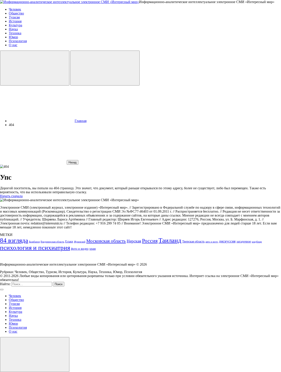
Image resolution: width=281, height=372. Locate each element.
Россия (150, 241)
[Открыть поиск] (34, 68)
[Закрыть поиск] (2, 289)
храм (92, 248)
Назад (72, 162)
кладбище (257, 242)
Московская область (106, 241)
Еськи (69, 241)
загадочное (243, 241)
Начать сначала (11, 196)
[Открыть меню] (105, 68)
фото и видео (79, 248)
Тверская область (193, 241)
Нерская (134, 241)
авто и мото (211, 242)
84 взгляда (14, 240)
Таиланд (170, 240)
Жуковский (79, 242)
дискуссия (227, 241)
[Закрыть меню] (34, 354)
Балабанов (34, 242)
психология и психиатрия (35, 247)
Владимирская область (52, 242)
